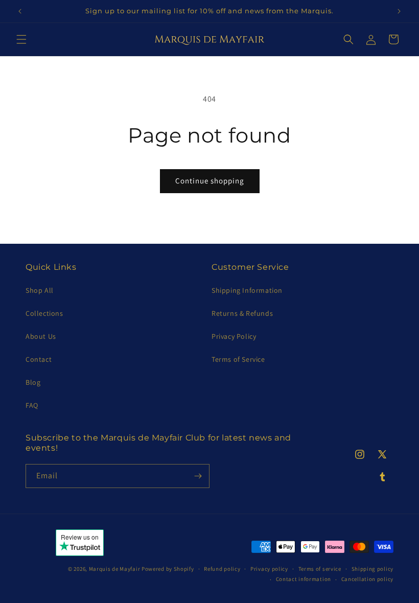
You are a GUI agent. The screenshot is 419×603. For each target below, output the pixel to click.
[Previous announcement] (20, 11)
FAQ (32, 405)
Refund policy (222, 568)
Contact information (303, 579)
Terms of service (319, 568)
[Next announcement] (399, 11)
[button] (21, 39)
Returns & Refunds (242, 313)
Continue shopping (209, 180)
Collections (44, 313)
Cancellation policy (367, 579)
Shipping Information (247, 290)
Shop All (40, 290)
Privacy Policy (234, 336)
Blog (33, 382)
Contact (39, 359)
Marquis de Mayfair (115, 568)
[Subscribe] (198, 476)
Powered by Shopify (168, 568)
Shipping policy (373, 568)
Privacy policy (269, 568)
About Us (41, 336)
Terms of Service (238, 359)
